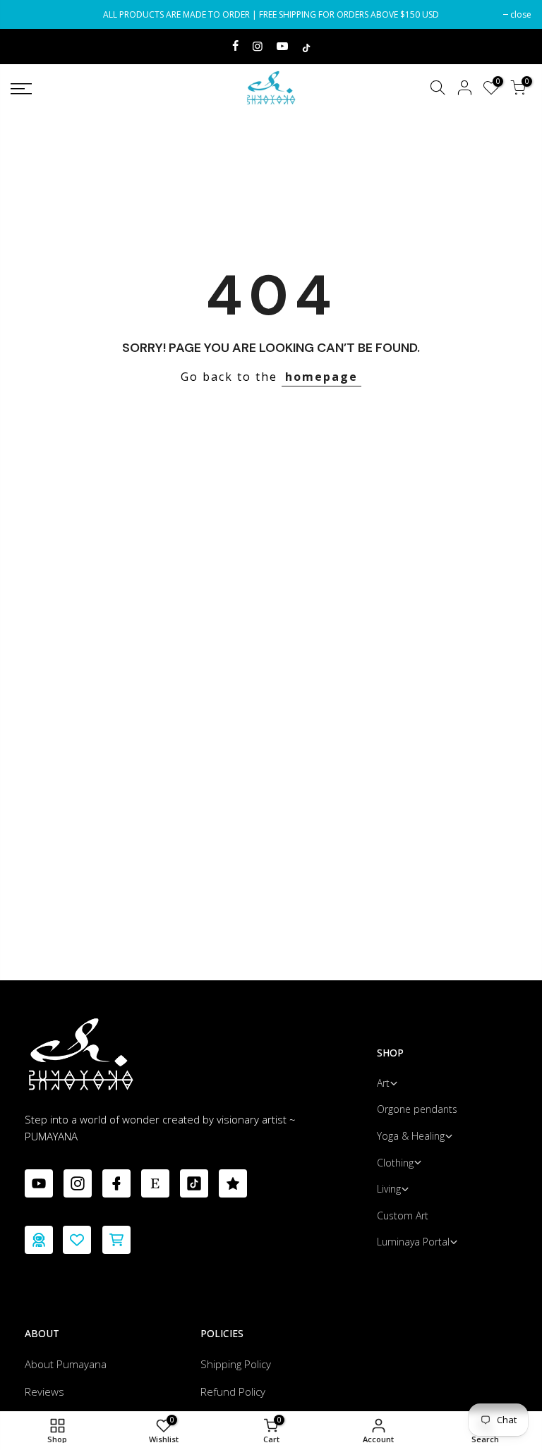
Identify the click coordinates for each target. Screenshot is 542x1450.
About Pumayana (66, 1364)
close (28, 14)
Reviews (44, 1391)
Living (389, 1188)
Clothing (395, 1162)
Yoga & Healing (411, 1136)
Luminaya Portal (413, 1241)
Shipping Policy (235, 1364)
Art (383, 1083)
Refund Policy (232, 1391)
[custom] (39, 1183)
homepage (321, 376)
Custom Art (402, 1215)
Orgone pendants (417, 1109)
